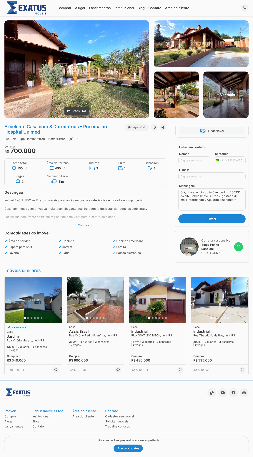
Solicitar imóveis (116, 421)
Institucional (124, 8)
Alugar (80, 8)
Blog (141, 8)
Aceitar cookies (128, 448)
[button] (33, 300)
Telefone (221, 154)
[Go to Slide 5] (38, 318)
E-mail (184, 170)
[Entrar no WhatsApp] (238, 246)
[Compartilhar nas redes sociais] (162, 127)
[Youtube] (222, 392)
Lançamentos (100, 8)
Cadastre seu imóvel (119, 416)
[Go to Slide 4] (35, 318)
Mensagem (187, 186)
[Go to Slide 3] (31, 318)
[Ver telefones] (245, 8)
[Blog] (211, 392)
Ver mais (83, 225)
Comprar (64, 8)
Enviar (211, 219)
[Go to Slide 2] (28, 318)
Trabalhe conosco (117, 426)
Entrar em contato (192, 147)
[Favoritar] (154, 127)
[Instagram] (244, 392)
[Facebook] (233, 392)
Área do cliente (177, 8)
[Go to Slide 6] (41, 318)
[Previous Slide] (8, 300)
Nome (184, 154)
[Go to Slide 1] (25, 318)
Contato (154, 8)
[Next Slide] (58, 300)
